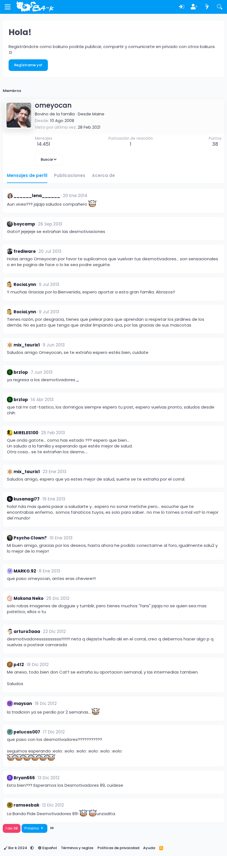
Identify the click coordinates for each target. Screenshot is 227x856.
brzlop (21, 372)
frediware (25, 251)
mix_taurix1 (27, 345)
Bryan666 (24, 778)
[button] (32, 848)
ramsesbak (26, 805)
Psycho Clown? (30, 538)
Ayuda (149, 847)
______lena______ (37, 195)
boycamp (24, 224)
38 (215, 144)
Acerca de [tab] (103, 175)
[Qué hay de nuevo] (207, 7)
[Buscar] (219, 7)
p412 (19, 664)
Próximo (32, 828)
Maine (98, 114)
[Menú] (7, 7)
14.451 (43, 144)
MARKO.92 (25, 571)
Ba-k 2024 (17, 847)
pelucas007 (27, 732)
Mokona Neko (28, 598)
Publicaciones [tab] (69, 175)
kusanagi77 (27, 499)
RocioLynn (25, 284)
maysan (23, 703)
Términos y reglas (77, 847)
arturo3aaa (27, 631)
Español (49, 847)
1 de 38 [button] (12, 828)
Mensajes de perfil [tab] (27, 175)
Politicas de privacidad (118, 847)
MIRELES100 (26, 433)
